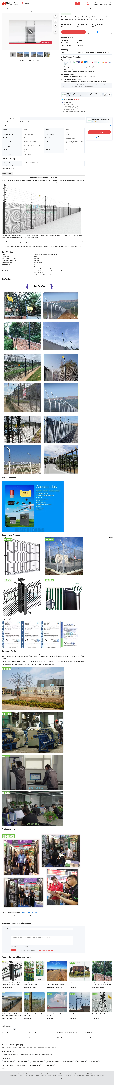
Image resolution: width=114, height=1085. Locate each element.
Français (37, 1075)
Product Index (84, 1073)
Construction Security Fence (9, 1054)
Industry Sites (67, 1073)
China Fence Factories (22, 1061)
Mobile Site (90, 1073)
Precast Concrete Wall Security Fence (43, 1054)
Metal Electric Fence (81, 1061)
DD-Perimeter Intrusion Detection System (67, 1032)
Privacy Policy (80, 1078)
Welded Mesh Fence (34, 1035)
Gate (30, 1038)
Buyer (76, 8)
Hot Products (19, 1073)
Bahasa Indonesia (100, 1075)
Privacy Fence (60, 1035)
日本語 (74, 1075)
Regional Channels (75, 1073)
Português (31, 1075)
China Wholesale (50, 1073)
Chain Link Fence (6, 1038)
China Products (26, 1073)
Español (25, 1075)
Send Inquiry (73, 32)
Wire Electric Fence (93, 1061)
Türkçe (87, 1075)
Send (13, 950)
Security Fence (26, 11)
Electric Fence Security (8, 1065)
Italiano (49, 1075)
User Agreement (65, 1078)
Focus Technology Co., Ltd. (47, 1078)
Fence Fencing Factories (53, 1061)
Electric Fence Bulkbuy (48, 1065)
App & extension (93, 8)
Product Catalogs (23, 1029)
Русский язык (43, 1075)
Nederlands (60, 1075)
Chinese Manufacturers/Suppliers (39, 1073)
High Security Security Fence (36, 11)
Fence (20, 11)
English (20, 1075)
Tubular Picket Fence (6, 1035)
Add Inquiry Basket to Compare (30, 60)
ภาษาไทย (82, 1075)
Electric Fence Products (67, 1061)
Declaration (73, 1078)
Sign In (64, 111)
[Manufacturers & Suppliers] (10, 3)
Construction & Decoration (11, 11)
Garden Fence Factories (8, 1061)
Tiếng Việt (92, 1075)
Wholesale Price (59, 1073)
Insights (96, 1073)
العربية (65, 1075)
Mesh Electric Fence (21, 1065)
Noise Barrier (5, 1032)
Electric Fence (32, 1032)
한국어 (69, 1075)
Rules (111, 8)
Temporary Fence (89, 1038)
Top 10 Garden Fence (34, 1065)
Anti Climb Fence (89, 1032)
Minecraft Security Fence (25, 1054)
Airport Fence (88, 1035)
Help (85, 8)
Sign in (110, 4)
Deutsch (54, 1075)
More (3, 1068)
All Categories (7, 8)
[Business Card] (110, 125)
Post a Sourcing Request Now (45, 950)
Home (3, 11)
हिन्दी (78, 1075)
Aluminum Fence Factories (37, 1061)
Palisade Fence (60, 1038)
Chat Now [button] (101, 32)
